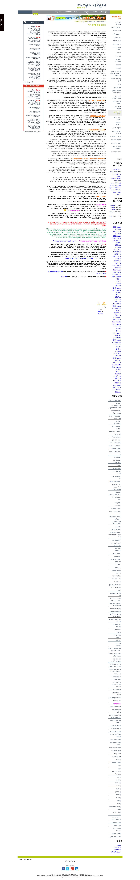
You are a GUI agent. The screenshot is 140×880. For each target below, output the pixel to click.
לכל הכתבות (28, 82)
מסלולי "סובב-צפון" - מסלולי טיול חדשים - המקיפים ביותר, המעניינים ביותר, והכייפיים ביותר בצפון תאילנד (33, 31)
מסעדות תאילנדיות (115, 748)
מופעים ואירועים (116, 725)
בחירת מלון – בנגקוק (117, 118)
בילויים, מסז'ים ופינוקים (116, 132)
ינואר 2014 (117, 335)
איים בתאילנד (116, 44)
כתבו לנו (113, 205)
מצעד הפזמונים (116, 751)
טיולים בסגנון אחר (115, 689)
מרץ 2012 (118, 378)
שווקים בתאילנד (116, 822)
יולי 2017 (118, 292)
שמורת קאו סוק (116, 833)
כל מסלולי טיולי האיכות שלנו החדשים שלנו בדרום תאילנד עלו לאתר (33, 63)
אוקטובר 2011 (116, 390)
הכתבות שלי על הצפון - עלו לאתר (33, 58)
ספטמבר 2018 (116, 277)
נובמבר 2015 (117, 306)
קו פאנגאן (118, 792)
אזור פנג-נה (117, 87)
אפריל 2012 (117, 376)
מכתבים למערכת (71, 12)
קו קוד (119, 801)
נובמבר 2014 (117, 319)
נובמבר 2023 (117, 231)
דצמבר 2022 (117, 236)
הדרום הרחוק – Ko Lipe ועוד (116, 92)
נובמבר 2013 (117, 340)
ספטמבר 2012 (116, 367)
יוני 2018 (118, 281)
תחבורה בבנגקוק (115, 836)
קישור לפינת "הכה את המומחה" (64, 241)
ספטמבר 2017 (116, 290)
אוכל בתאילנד (116, 576)
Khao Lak (118, 568)
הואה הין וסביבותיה (118, 60)
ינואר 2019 (117, 268)
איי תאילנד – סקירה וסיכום (116, 97)
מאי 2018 (118, 283)
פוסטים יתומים (116, 763)
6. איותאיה (118, 506)
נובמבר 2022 (117, 238)
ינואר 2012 (117, 383)
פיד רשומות (117, 847)
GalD (20, 859)
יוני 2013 (118, 349)
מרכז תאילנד (117, 31)
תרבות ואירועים (116, 140)
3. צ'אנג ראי (117, 457)
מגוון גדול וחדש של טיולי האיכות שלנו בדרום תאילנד (34, 69)
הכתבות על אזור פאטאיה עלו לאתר (34, 48)
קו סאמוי (118, 789)
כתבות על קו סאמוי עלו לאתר (34, 44)
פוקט (119, 766)
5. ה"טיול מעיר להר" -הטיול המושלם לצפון (116, 487)
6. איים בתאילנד (116, 508)
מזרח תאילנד (117, 41)
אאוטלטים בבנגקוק (115, 187)
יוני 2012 (118, 371)
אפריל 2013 (117, 353)
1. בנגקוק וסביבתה (115, 400)
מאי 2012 (118, 374)
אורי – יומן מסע (116, 579)
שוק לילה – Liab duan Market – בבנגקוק (116, 192)
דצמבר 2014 (117, 317)
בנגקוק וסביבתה (116, 27)
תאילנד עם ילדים (117, 113)
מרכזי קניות (117, 754)
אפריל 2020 (117, 249)
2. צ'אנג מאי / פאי (115, 443)
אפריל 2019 (117, 261)
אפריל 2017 (117, 299)
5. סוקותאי (118, 503)
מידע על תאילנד (116, 143)
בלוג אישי (118, 640)
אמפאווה (118, 53)
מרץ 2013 (118, 356)
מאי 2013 (118, 351)
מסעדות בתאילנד (115, 136)
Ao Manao (117, 565)
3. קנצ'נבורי (117, 465)
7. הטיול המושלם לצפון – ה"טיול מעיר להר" (115, 535)
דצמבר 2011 (117, 385)
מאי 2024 (118, 229)
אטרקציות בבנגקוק (115, 585)
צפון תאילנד (117, 37)
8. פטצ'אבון (117, 556)
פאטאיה (118, 65)
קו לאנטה (118, 783)
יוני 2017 (118, 295)
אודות (95, 12)
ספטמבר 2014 (116, 324)
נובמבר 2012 (117, 362)
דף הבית (104, 12)
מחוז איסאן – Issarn (117, 107)
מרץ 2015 (118, 315)
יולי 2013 (118, 347)
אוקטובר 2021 (116, 240)
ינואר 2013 (117, 360)
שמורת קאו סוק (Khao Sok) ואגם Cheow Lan (115, 73)
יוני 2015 (118, 310)
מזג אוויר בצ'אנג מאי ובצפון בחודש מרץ (79, 258)
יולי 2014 (118, 329)
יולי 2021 (118, 243)
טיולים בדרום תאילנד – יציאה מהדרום (116, 684)
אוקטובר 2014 (116, 322)
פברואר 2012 (117, 381)
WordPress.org (116, 852)
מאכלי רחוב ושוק (115, 707)
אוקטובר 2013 (116, 342)
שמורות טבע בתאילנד (117, 102)
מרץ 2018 (118, 286)
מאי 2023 (118, 234)
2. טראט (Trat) (116, 437)
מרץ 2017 (118, 301)
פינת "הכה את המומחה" (116, 147)
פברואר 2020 (117, 252)
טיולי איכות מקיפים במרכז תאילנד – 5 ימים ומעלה (115, 672)
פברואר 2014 (117, 333)
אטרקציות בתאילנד (118, 23)
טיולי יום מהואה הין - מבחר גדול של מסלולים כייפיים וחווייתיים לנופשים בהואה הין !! (33, 76)
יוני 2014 (118, 331)
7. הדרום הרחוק (116, 529)
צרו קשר (58, 12)
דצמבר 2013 (117, 338)
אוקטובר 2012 (116, 365)
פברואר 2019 (117, 265)
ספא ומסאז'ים (116, 757)
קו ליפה (118, 786)
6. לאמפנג (118, 526)
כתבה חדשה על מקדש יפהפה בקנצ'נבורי (35, 53)
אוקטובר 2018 (116, 274)
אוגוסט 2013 (117, 344)
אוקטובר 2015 (116, 308)
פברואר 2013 (117, 358)
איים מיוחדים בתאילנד (117, 48)
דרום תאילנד (117, 34)
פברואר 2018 (117, 288)
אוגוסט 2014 (117, 326)
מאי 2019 (118, 258)
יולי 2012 (118, 369)
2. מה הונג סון (116, 440)
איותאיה (118, 68)
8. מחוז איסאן (117, 553)
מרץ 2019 (118, 263)
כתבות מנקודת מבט (115, 698)
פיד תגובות (117, 850)
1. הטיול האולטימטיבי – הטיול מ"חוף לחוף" (115, 405)
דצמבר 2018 (117, 270)
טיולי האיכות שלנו (116, 18)
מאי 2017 (118, 297)
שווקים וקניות (117, 128)
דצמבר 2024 (117, 227)
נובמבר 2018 (117, 272)
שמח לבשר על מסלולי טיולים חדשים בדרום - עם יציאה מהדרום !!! (34, 39)
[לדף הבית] (70, 10)
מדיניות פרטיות (116, 152)
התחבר (119, 845)
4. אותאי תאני (117, 468)
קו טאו (119, 777)
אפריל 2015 (117, 313)
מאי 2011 (118, 392)
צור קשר (64, 276)
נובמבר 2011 (117, 387)
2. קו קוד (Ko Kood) (115, 446)
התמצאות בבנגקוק (118, 123)
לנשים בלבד (117, 704)
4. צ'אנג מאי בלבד (115, 482)
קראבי (119, 84)
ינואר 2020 (117, 254)
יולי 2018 (118, 279)
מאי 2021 (118, 245)
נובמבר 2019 (117, 256)
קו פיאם (118, 795)
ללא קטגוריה (117, 701)
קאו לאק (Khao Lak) (116, 80)
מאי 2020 (118, 247)
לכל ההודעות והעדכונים (32, 132)
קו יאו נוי (118, 780)
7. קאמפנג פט (116, 540)
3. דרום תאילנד (116, 449)
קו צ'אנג (118, 798)
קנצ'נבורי (118, 56)
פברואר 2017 (117, 304)
